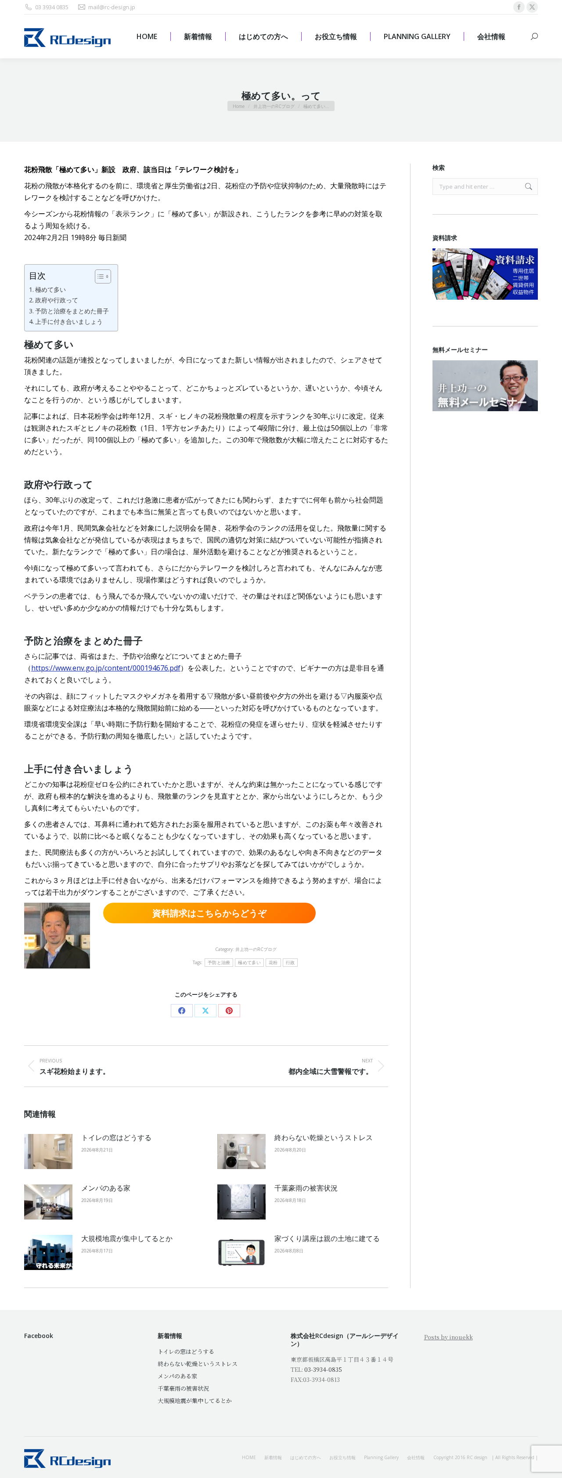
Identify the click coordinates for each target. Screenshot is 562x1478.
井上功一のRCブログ (256, 949)
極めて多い (50, 289)
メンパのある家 (105, 1188)
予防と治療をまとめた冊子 (72, 311)
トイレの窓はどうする (116, 1137)
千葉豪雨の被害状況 (306, 1188)
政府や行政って (56, 300)
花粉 (273, 962)
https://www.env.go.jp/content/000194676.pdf (105, 668)
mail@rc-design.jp (111, 7)
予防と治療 (219, 962)
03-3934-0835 (323, 1369)
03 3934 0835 (51, 7)
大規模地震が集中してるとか (127, 1238)
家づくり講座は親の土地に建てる (327, 1238)
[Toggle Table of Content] (98, 276)
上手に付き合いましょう (69, 321)
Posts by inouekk (448, 1337)
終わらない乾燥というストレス (323, 1137)
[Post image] (48, 1151)
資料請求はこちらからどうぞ (209, 913)
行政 (290, 962)
